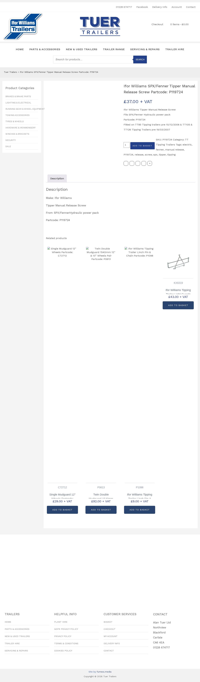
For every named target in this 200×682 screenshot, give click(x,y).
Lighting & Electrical (18, 103)
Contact (190, 6)
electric (187, 144)
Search (140, 59)
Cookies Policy (63, 650)
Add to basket (142, 146)
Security (10, 140)
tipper (162, 154)
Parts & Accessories (44, 49)
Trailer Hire (174, 49)
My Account (111, 636)
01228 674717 (124, 6)
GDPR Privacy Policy (66, 629)
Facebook (142, 6)
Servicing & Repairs (145, 49)
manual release (174, 149)
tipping (171, 154)
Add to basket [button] (62, 509)
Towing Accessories (17, 115)
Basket (108, 622)
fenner (160, 149)
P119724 (128, 154)
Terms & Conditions (66, 643)
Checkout (157, 24)
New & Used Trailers (81, 49)
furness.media (104, 671)
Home (20, 49)
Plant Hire (60, 622)
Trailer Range (114, 49)
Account (177, 6)
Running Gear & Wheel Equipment (21, 109)
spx (155, 154)
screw (148, 154)
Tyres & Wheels (14, 121)
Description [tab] (57, 178)
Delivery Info (159, 6)
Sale (8, 146)
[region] (100, 568)
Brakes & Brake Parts (18, 96)
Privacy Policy (62, 636)
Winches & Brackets (17, 134)
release (139, 154)
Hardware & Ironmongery (20, 128)
